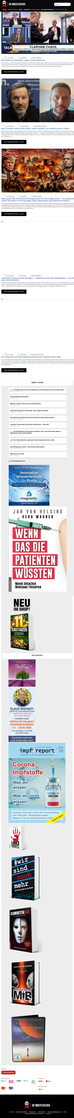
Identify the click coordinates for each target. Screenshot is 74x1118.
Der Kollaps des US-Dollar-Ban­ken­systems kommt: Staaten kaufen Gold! (31, 357)
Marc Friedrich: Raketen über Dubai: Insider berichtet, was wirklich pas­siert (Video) (35, 129)
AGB (64, 1112)
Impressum (32, 1112)
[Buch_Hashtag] (26, 877)
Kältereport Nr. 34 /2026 (17, 454)
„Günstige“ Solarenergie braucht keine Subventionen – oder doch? (29, 424)
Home (4, 9)
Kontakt (48, 1113)
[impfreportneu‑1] (36, 782)
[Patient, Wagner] (38, 549)
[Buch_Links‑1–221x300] (18, 837)
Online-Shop (36, 9)
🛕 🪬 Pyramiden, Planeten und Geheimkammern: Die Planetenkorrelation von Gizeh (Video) (37, 390)
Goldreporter (13, 448)
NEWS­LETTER (59, 9)
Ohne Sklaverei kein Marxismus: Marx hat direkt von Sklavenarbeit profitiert (32, 417)
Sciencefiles (13, 412)
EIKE (11, 398)
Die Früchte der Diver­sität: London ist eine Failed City (23, 60)
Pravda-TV (12, 391)
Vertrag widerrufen (8, 1072)
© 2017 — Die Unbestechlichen (18, 1112)
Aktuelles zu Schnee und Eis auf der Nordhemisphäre (25, 403)
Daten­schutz (41, 1112)
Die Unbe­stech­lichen (47, 9)
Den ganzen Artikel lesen (14, 72)
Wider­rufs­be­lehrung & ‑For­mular (34, 1113)
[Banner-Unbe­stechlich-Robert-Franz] (22, 673)
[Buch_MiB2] (26, 983)
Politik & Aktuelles (36, 57)
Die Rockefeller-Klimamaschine (19, 396)
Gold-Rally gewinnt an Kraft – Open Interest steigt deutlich (27, 447)
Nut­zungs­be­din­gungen (54, 1112)
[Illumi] (25, 930)
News (20, 9)
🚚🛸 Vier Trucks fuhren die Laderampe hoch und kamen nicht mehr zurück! (32, 440)
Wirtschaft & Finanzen (40, 126)
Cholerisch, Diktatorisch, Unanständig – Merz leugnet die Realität (29, 410)
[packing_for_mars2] (34, 1037)
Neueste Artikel (12, 9)
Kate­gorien (27, 9)
